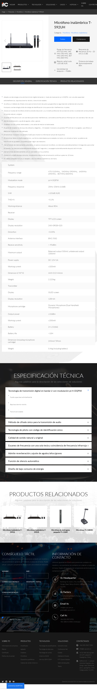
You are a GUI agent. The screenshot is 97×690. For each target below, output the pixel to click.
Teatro (60, 666)
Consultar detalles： (11, 592)
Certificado (5, 652)
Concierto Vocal (62, 646)
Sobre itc (6, 641)
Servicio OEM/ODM (45, 659)
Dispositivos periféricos (27, 659)
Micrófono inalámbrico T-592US (36, 531)
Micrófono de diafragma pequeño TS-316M (60, 531)
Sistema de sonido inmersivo (29, 663)
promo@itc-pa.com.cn (67, 610)
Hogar (3, 12)
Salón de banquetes (64, 663)
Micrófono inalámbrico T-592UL (12, 531)
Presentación (15, 619)
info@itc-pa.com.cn (66, 607)
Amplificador (24, 646)
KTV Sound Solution (64, 659)
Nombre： (6, 571)
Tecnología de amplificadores (47, 646)
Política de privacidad (8, 656)
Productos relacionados (72, 81)
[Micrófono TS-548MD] (84, 516)
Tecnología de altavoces (46, 649)
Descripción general (22, 81)
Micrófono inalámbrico (79, 33)
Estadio (60, 652)
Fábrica (4, 649)
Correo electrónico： (11, 582)
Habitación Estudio (63, 656)
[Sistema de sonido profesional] (5, 5)
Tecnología (44, 641)
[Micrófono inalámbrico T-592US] (36, 516)
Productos (11, 12)
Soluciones (63, 641)
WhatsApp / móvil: (34, 582)
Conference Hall (63, 649)
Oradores (23, 652)
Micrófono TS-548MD (84, 530)
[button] (39, 40)
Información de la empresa (10, 646)
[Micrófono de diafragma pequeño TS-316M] (60, 516)
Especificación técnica (46, 81)
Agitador (23, 649)
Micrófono (20, 12)
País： (29, 571)
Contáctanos (82, 641)
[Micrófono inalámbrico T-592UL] (12, 516)
